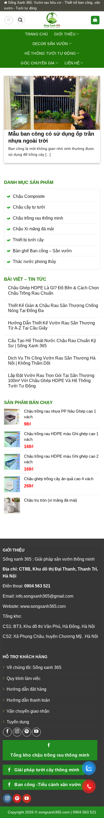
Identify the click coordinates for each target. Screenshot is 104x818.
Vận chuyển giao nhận (28, 711)
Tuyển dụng (18, 722)
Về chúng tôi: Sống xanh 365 (34, 667)
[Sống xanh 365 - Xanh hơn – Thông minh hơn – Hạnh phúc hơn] (52, 20)
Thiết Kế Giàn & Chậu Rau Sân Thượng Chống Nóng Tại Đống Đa (53, 308)
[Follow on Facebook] (7, 732)
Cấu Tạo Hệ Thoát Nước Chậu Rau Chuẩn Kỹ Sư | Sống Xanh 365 (52, 343)
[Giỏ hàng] (95, 20)
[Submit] (20, 20)
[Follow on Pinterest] (26, 732)
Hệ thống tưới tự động (50, 53)
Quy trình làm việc (24, 678)
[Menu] (9, 20)
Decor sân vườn (50, 44)
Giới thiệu (64, 34)
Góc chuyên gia (37, 63)
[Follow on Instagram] (17, 732)
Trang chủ (36, 34)
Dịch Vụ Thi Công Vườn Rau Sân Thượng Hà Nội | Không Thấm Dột (51, 360)
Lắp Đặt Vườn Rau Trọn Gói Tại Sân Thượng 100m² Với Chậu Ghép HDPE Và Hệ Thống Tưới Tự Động (51, 380)
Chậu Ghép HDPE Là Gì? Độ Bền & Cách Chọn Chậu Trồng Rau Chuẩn (53, 290)
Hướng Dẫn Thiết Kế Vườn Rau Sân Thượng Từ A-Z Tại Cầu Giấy (51, 325)
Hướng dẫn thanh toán (28, 700)
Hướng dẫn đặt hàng (26, 689)
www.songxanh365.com (43, 606)
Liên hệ (72, 63)
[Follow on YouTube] (36, 732)
